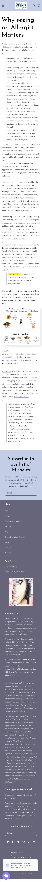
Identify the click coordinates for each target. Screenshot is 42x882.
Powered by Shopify (27, 873)
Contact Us (9, 547)
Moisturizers (20, 354)
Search (7, 516)
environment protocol (16, 238)
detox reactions (27, 77)
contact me (17, 432)
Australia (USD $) (20, 857)
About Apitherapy (21, 396)
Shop (7, 542)
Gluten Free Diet (22, 232)
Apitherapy (9, 360)
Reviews (8, 526)
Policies (8, 553)
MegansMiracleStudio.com (16, 634)
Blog (6, 532)
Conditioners (32, 354)
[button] (2, 5)
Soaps (11, 354)
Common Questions (12, 521)
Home (7, 511)
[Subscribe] (34, 493)
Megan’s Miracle (18, 873)
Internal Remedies (12, 357)
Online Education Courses (15, 537)
